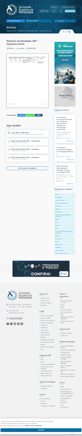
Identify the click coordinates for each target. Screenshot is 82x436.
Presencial (44, 403)
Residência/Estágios (67, 341)
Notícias (11, 27)
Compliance (44, 325)
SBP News (58, 247)
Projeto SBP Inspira (46, 376)
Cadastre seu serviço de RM (68, 371)
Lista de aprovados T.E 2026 (67, 322)
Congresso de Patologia (48, 364)
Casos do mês (65, 329)
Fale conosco (70, 11)
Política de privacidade (47, 347)
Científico (58, 206)
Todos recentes (45, 399)
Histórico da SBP (46, 318)
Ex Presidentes (45, 335)
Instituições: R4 (65, 352)
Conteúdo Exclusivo (46, 371)
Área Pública (58, 197)
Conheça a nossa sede (47, 342)
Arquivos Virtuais (60, 200)
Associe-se (54, 7)
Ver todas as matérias (27, 168)
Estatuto (43, 337)
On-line (43, 401)
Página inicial (11, 31)
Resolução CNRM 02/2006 (66, 358)
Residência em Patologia (68, 350)
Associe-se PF (45, 298)
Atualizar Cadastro (46, 303)
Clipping (57, 209)
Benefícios (44, 305)
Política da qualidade (47, 323)
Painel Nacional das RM (68, 376)
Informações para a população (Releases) (63, 232)
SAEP (54, 11)
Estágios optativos (66, 355)
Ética (56, 222)
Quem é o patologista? (47, 316)
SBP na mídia (58, 244)
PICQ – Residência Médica (66, 366)
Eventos (57, 225)
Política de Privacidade (33, 425)
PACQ (42, 362)
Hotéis (63, 305)
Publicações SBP (66, 389)
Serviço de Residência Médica (67, 347)
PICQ (42, 359)
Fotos (56, 228)
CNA (62, 314)
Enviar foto (44, 388)
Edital (62, 307)
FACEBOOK (21, 115)
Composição (44, 330)
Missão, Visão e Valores (48, 320)
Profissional (58, 239)
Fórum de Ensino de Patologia (47, 367)
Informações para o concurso (66, 301)
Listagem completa (46, 386)
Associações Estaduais (47, 340)
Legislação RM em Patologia (66, 362)
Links (62, 405)
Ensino (57, 219)
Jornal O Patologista (66, 396)
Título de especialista (64, 295)
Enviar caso (64, 335)
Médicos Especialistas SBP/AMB (67, 318)
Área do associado (15, 21)
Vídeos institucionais (61, 253)
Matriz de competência (67, 374)
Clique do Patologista (47, 382)
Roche (57, 242)
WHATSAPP (30, 115)
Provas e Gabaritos (66, 312)
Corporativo (58, 212)
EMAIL (39, 115)
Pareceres (64, 402)
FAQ (61, 11)
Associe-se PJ (45, 300)
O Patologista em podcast (66, 399)
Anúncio (57, 194)
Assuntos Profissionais (61, 203)
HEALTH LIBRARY (44, 11)
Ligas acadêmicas (46, 373)
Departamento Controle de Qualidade (62, 216)
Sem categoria (59, 250)
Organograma (45, 332)
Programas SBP (45, 355)
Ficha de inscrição (66, 310)
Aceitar (41, 430)
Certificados (44, 328)
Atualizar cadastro (68, 7)
